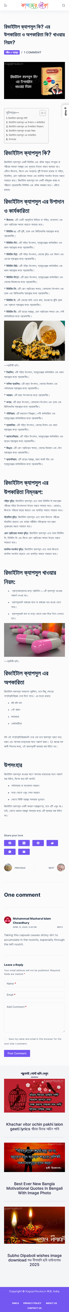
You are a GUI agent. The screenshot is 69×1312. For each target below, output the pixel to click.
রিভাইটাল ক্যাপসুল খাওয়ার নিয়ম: (22, 130)
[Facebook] (10, 843)
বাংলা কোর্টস (34, 1175)
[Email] (24, 852)
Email (11, 994)
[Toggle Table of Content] (41, 113)
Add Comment (17, 1006)
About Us (51, 1303)
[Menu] (5, 5)
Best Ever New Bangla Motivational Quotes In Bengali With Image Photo (34, 1188)
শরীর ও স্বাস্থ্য (11, 52)
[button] (65, 111)
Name (11, 983)
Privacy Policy (32, 1303)
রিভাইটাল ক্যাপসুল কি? (17, 118)
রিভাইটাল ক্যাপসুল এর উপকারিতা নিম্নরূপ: (26, 126)
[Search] (63, 5)
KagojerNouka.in (35, 1291)
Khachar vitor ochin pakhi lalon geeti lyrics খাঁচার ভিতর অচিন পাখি (34, 1126)
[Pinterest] (38, 843)
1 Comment (32, 52)
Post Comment (17, 1053)
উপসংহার (12, 139)
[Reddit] (52, 843)
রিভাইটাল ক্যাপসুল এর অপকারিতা (22, 134)
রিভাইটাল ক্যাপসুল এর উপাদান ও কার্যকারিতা (27, 122)
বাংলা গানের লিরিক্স (34, 1116)
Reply (60, 927)
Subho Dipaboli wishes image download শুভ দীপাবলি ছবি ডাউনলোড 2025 (34, 1260)
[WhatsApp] (10, 852)
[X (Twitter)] (24, 843)
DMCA (15, 1303)
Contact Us (34, 1308)
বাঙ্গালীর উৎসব (34, 1247)
